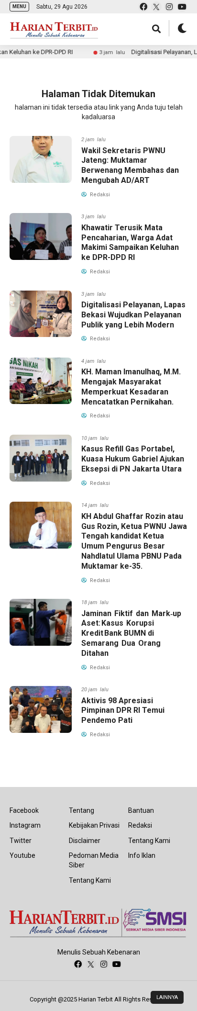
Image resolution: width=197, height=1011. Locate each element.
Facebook (24, 810)
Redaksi (140, 825)
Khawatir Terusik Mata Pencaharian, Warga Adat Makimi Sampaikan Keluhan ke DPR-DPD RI (130, 242)
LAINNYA (167, 997)
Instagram (25, 825)
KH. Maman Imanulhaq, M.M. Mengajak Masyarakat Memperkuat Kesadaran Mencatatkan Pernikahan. (131, 386)
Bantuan (141, 810)
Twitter (21, 840)
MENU (19, 6)
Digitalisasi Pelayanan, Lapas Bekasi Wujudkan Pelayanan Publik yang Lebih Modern (133, 314)
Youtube (22, 855)
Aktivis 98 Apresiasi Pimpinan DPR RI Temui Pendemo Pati (122, 710)
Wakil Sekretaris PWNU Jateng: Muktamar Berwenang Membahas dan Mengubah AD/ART (130, 165)
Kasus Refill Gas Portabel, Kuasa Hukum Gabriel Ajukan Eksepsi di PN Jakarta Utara (132, 458)
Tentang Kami (90, 880)
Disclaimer (84, 840)
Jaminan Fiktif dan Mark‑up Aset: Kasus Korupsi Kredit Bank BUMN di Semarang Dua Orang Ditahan (131, 633)
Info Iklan (141, 855)
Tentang (81, 810)
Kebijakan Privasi (94, 825)
